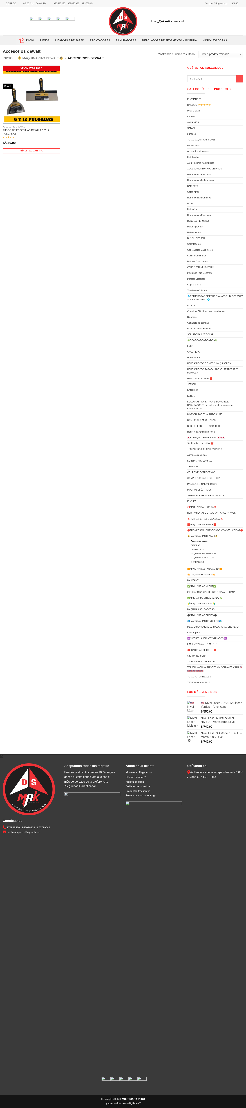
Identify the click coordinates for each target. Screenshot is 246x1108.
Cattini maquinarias (196, 255)
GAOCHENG (193, 352)
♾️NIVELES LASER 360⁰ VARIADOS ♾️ (207, 638)
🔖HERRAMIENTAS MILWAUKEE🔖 (205, 519)
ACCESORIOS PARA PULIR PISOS (204, 168)
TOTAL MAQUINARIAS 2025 (201, 139)
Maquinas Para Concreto (199, 273)
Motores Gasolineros (197, 261)
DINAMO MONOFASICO (199, 328)
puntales (191, 134)
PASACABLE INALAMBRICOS (202, 484)
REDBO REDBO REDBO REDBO (203, 426)
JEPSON (191, 384)
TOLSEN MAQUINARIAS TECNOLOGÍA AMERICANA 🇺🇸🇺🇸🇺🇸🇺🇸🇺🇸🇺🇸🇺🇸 (214, 669)
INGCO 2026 (193, 110)
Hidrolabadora (194, 232)
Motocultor (192, 209)
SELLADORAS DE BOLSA (200, 334)
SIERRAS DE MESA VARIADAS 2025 (205, 495)
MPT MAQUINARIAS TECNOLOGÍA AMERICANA (211, 592)
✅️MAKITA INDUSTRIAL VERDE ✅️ (204, 598)
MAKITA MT (192, 580)
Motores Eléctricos (196, 279)
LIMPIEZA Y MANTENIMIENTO (202, 644)
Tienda (45, 40)
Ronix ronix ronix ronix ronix (201, 432)
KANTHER (192, 390)
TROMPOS (192, 466)
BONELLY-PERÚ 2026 (198, 221)
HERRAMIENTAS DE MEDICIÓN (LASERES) (209, 363)
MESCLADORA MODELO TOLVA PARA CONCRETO (212, 627)
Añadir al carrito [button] (31, 151)
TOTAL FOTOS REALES (199, 676)
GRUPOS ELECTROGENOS (201, 472)
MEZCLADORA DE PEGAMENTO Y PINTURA (169, 40)
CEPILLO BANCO (199, 549)
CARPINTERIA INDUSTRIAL (201, 267)
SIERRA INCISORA (196, 656)
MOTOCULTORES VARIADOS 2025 (204, 414)
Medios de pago (135, 781)
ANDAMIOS (193, 122)
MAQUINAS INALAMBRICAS (203, 553)
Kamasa (191, 116)
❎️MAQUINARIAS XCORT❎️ (201, 586)
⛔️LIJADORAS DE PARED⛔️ (201, 650)
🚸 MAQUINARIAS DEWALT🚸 (40, 58)
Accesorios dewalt (199, 541)
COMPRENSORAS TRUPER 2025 (204, 478)
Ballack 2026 (193, 145)
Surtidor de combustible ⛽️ (200, 443)
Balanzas (191, 317)
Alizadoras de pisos (197, 455)
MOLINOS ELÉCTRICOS (199, 490)
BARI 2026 (192, 186)
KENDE (191, 396)
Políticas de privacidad (138, 786)
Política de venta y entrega (141, 795)
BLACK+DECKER (196, 238)
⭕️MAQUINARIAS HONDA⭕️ (201, 507)
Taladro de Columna (197, 290)
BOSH (190, 203)
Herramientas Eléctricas (199, 174)
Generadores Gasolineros (200, 250)
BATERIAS (195, 545)
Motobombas (193, 157)
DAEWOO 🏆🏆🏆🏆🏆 (199, 105)
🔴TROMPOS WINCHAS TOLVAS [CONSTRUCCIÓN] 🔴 (215, 530)
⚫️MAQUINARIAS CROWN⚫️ (202, 615)
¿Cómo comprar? (136, 777)
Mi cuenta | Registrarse (139, 772)
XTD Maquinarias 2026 (198, 682)
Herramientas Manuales (199, 197)
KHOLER (191, 501)
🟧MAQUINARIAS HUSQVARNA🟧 (204, 569)
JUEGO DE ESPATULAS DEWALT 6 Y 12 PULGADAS (26, 132)
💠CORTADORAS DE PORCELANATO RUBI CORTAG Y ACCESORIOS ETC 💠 (215, 298)
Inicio (29, 40)
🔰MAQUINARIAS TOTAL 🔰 (201, 603)
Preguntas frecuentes (138, 790)
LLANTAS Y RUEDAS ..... (199, 461)
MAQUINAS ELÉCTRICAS (202, 558)
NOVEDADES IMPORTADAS (201, 420)
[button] (216, 3)
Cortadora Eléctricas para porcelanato (206, 311)
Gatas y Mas (193, 192)
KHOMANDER (194, 99)
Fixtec (190, 346)
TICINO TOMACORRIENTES (201, 661)
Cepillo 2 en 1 (194, 284)
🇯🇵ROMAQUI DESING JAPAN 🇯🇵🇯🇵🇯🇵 (206, 437)
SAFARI (191, 128)
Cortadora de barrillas (198, 323)
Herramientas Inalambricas (200, 180)
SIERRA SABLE (197, 562)
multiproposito (194, 632)
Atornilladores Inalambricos (200, 163)
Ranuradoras (126, 40)
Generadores (193, 357)
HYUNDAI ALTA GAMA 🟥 (199, 378)
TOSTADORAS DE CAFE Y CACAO (204, 449)
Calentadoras (194, 244)
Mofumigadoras (195, 226)
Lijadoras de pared (69, 40)
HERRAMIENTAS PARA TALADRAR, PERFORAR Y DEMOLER (212, 371)
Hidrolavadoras (215, 40)
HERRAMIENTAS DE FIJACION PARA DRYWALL (211, 513)
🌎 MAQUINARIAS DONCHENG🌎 (204, 621)
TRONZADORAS (100, 40)
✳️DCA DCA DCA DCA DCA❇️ (202, 340)
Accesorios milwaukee (198, 151)
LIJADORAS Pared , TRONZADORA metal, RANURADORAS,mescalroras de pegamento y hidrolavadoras (210, 405)
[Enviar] (237, 21)
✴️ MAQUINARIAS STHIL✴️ (201, 574)
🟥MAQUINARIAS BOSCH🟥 (201, 524)
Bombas (191, 305)
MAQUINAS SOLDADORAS (200, 609)
